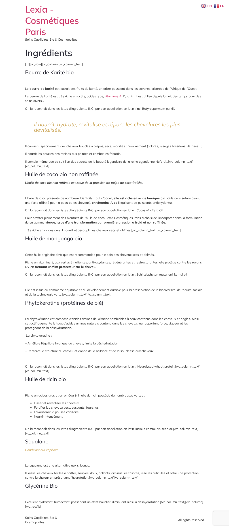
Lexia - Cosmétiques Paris (52, 20)
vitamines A (113, 96)
